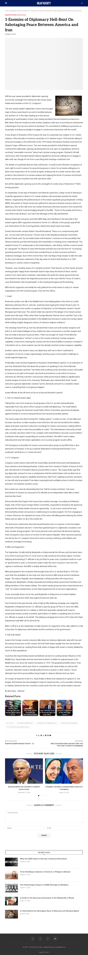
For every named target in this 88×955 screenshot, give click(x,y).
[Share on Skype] (48, 735)
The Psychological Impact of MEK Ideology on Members (44, 885)
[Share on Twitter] (39, 735)
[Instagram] (48, 939)
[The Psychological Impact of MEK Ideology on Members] (11, 888)
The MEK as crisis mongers (68, 723)
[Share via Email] (50, 735)
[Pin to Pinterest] (41, 735)
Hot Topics (10, 723)
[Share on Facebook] (36, 735)
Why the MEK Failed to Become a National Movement (43, 859)
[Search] (82, 3)
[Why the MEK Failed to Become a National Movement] (11, 862)
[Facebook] (33, 939)
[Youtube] (55, 939)
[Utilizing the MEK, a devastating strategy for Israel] (64, 771)
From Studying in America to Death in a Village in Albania (45, 872)
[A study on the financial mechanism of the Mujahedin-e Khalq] (11, 901)
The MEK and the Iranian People (46, 723)
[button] (8, 777)
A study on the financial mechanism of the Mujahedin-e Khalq (47, 898)
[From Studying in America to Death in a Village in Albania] (11, 875)
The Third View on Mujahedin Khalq (17, 727)
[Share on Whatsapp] (43, 735)
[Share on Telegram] (45, 735)
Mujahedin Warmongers (25, 723)
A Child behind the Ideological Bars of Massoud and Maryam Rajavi (49, 911)
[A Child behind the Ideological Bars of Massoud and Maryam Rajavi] (11, 914)
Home (7, 11)
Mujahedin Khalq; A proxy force (19, 11)
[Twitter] (40, 939)
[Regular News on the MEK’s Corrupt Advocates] (24, 771)
